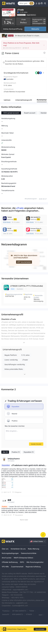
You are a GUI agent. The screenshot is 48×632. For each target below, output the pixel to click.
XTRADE (29, 614)
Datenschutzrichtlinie (28, 553)
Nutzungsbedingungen (10, 553)
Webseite (35, 29)
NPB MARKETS (17, 614)
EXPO (22, 562)
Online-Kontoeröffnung (12, 29)
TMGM (31, 611)
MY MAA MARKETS (19, 611)
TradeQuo (5, 611)
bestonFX (5, 614)
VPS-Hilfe (5, 567)
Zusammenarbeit (17, 567)
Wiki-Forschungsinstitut (34, 562)
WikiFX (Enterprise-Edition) (23, 558)
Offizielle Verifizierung (10, 562)
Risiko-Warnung (33, 549)
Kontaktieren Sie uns (18, 549)
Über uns (5, 549)
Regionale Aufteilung (33, 567)
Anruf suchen (6, 558)
